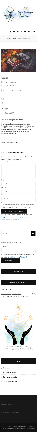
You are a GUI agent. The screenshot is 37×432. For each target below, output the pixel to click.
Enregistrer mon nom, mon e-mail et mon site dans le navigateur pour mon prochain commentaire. (18, 206)
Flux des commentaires (10, 377)
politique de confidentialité (18, 257)
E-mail (3, 187)
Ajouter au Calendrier (13, 90)
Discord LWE (9, 113)
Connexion (6, 368)
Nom (3, 180)
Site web (4, 195)
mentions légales (6, 404)
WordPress (32, 428)
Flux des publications (9, 372)
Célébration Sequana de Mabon (11, 294)
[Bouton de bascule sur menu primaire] (2, 32)
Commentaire (5, 162)
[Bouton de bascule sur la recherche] (34, 32)
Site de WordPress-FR (10, 381)
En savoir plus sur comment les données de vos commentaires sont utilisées (18, 217)
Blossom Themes (16, 428)
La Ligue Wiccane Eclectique (19, 426)
